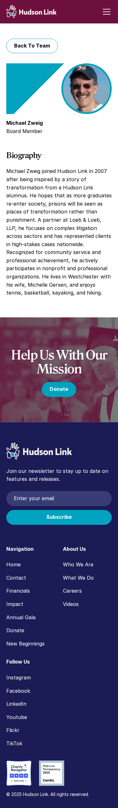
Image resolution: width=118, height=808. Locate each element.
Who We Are (78, 564)
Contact (16, 578)
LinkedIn (16, 704)
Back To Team (32, 45)
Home (13, 564)
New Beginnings (25, 643)
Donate (59, 389)
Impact (14, 604)
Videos (71, 604)
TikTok (14, 743)
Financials (18, 591)
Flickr (13, 730)
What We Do (78, 578)
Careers (72, 591)
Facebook (18, 691)
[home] (31, 11)
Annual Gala (21, 617)
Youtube (16, 717)
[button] (105, 11)
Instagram (18, 677)
